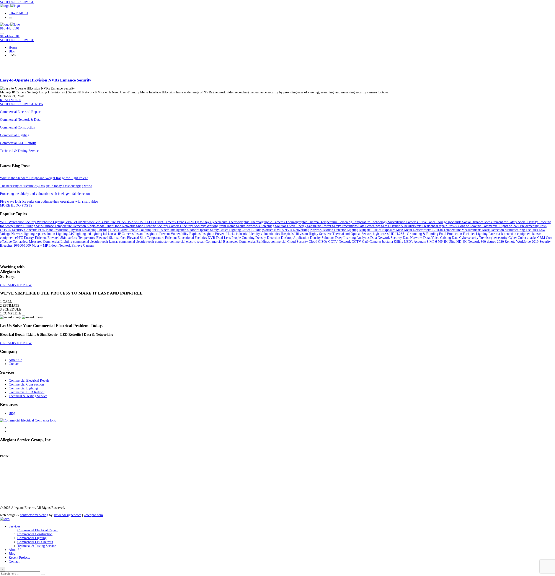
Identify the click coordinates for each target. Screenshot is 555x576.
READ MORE (10, 100)
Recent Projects (19, 557)
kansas (113, 234)
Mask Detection (493, 230)
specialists (455, 222)
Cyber (513, 237)
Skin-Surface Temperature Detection (61, 226)
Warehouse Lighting (51, 222)
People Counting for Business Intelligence (158, 230)
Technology (379, 222)
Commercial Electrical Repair (20, 112)
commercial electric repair (188, 241)
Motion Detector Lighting (341, 230)
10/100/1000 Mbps (26, 245)
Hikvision (301, 234)
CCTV (357, 241)
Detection (274, 237)
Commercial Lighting (14, 135)
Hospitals (287, 234)
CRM (541, 237)
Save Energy (298, 226)
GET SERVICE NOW (16, 285)
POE (42, 230)
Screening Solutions (275, 226)
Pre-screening (530, 226)
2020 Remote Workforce (514, 241)
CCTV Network (340, 241)
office (269, 230)
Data (455, 237)
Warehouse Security (23, 222)
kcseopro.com (93, 515)
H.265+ (401, 234)
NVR (288, 230)
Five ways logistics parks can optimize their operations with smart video (49, 201)
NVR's (279, 230)
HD (392, 234)
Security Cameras (169, 226)
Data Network (413, 237)
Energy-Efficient (35, 237)
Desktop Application (295, 237)
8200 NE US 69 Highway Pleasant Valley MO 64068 (18, 450)
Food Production (451, 234)
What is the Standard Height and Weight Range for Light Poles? (44, 178)
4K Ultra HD (452, 241)
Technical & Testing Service (19, 151)
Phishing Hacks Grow (113, 230)
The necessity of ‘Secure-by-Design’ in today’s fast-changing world (46, 186)
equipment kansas (529, 234)
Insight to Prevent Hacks (218, 234)
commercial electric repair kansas (96, 241)
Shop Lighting (146, 226)
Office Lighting (231, 230)
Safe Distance (391, 226)
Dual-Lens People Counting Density (241, 237)
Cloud (313, 241)
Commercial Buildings (255, 241)
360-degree (489, 241)
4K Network (471, 241)
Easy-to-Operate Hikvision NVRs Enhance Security (45, 80)
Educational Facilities (193, 237)
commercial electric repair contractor (144, 241)
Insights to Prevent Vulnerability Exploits (172, 234)
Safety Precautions (345, 226)
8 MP (431, 241)
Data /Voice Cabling (437, 237)
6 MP (439, 241)
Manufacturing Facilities (522, 230)
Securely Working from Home (215, 226)
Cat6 (365, 241)
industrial (242, 234)
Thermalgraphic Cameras (268, 222)
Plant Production (57, 230)
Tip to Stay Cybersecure (211, 222)
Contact (14, 364)
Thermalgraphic (297, 222)
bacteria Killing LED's (398, 241)
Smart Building (25, 226)
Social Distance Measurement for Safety (490, 222)
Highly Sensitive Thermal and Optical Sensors (341, 234)
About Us (15, 360)
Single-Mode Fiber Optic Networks (111, 226)
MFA (400, 230)
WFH (4, 222)
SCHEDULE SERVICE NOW (21, 104)
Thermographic (239, 222)
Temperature (362, 222)
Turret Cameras (165, 222)
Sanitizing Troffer (319, 226)
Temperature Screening (336, 222)
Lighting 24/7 (65, 234)
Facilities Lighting (475, 234)
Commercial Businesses (222, 241)
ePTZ (19, 237)
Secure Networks (248, 226)
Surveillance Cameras (403, 222)
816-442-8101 (18, 13)
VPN (69, 222)
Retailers (410, 226)
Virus (99, 222)
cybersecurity (498, 237)
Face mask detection (502, 234)
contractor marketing (34, 515)
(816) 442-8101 (21, 456)
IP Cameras (126, 234)
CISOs (323, 241)
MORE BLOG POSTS (16, 205)
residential (431, 226)
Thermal (314, 222)
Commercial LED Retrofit (18, 143)
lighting (81, 234)
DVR (212, 237)
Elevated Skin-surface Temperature (71, 237)
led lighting (95, 234)
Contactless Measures (28, 241)
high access (381, 234)
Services (14, 526)
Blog (12, 413)
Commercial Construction (17, 127)
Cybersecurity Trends (474, 237)
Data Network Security (386, 237)
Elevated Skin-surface (111, 237)
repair (443, 226)
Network (316, 230)
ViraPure (110, 222)
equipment (7, 237)
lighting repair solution (40, 234)
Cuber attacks (527, 237)
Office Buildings (253, 230)
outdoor (192, 230)
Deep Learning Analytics (352, 237)
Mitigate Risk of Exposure (377, 230)
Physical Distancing (83, 230)
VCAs (121, 222)
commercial (279, 241)
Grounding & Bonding (423, 234)
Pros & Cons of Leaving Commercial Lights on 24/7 (483, 226)
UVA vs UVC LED (140, 222)
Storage (442, 222)
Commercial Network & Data (20, 119)
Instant (139, 234)
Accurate (420, 241)
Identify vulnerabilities (265, 234)
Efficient (171, 237)
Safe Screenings (369, 226)
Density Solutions (322, 237)
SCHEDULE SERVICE (17, 2)
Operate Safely (209, 230)
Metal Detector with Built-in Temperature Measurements (443, 230)
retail (420, 226)
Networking (301, 230)
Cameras (375, 241)
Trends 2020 (185, 222)
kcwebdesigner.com (67, 515)
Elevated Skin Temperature (146, 237)
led (105, 234)
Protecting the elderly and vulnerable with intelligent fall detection (45, 193)
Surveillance (427, 222)
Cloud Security (298, 241)
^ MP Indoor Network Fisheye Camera (67, 245)
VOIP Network (84, 222)
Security (188, 226)
